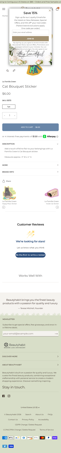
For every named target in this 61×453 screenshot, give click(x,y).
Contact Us (13, 419)
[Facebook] (3, 396)
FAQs (50, 414)
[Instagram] (9, 396)
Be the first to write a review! (30, 255)
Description (8, 144)
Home (5, 16)
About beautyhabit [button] (12, 365)
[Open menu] (5, 9)
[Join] (54, 333)
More (5, 165)
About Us (39, 414)
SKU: (6, 100)
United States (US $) (29, 407)
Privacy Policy (28, 419)
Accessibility (43, 419)
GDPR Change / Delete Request (28, 425)
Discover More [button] (9, 356)
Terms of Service (47, 430)
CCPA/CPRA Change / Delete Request (19, 430)
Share (8, 181)
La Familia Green (9, 82)
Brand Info (8, 172)
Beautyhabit (11, 414)
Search (28, 414)
